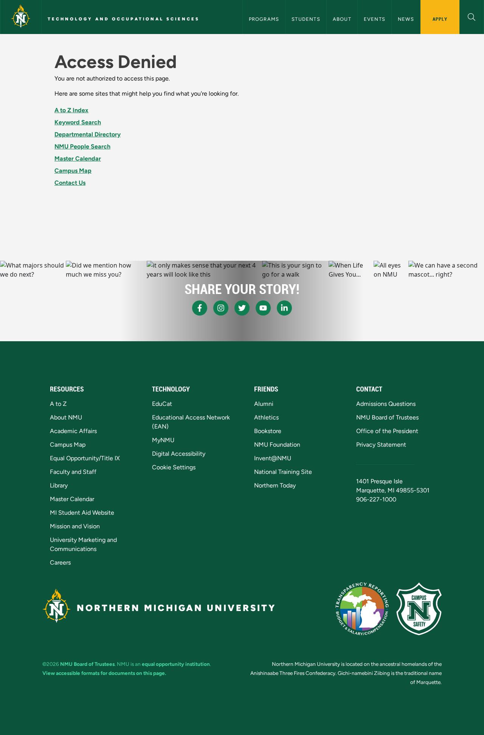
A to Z (58, 403)
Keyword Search (77, 122)
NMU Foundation (277, 444)
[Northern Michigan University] (21, 17)
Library (59, 485)
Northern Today (275, 485)
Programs (264, 19)
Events (374, 19)
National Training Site (283, 471)
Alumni (263, 403)
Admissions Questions (386, 403)
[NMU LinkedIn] (284, 308)
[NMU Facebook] (199, 308)
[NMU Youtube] (263, 308)
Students (306, 19)
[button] (472, 16)
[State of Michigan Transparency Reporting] (362, 608)
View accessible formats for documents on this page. (104, 673)
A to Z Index (71, 110)
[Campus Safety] (419, 608)
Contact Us (69, 182)
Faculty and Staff (73, 471)
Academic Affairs (73, 431)
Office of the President (387, 431)
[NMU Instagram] (220, 308)
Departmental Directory (87, 134)
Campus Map (73, 170)
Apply (440, 18)
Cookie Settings (173, 467)
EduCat (162, 403)
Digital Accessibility (178, 453)
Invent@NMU (272, 458)
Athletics (266, 417)
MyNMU (163, 440)
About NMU (66, 417)
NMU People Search (82, 146)
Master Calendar (77, 158)
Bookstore (267, 431)
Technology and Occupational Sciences (124, 19)
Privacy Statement (381, 444)
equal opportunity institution (176, 664)
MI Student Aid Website (82, 512)
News (406, 19)
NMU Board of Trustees (387, 417)
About (342, 19)
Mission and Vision (75, 526)
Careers (60, 562)
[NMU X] (242, 308)
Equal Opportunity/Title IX (85, 458)
